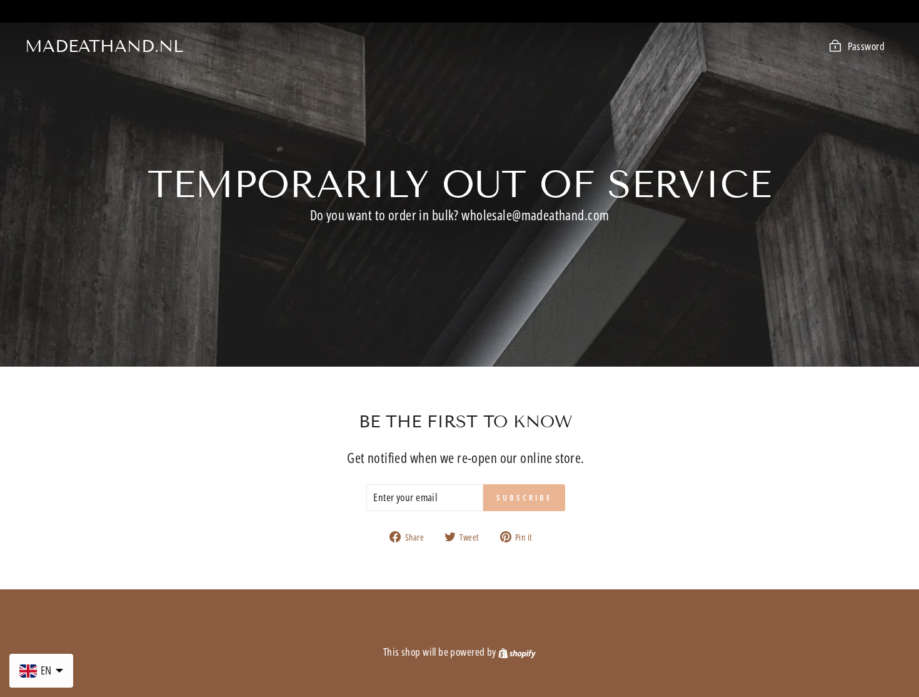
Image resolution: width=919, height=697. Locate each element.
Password (866, 46)
